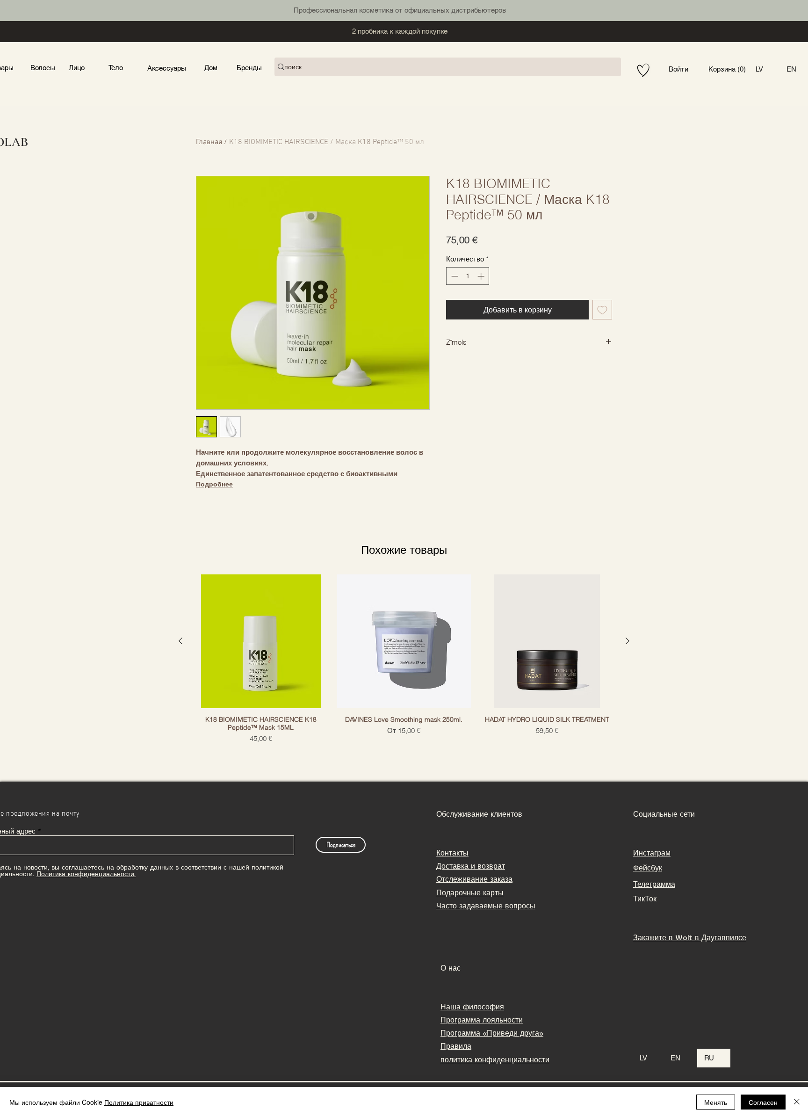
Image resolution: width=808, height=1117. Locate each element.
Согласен (763, 1102)
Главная (209, 142)
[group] (404, 659)
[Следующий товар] (627, 640)
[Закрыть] (796, 1102)
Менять (715, 1102)
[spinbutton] (468, 276)
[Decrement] (453, 276)
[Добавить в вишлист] (602, 309)
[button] (727, 69)
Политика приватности (138, 1102)
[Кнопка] (143, 9)
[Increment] (482, 276)
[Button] (76, 67)
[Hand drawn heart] (643, 70)
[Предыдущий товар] (180, 640)
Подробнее (214, 484)
